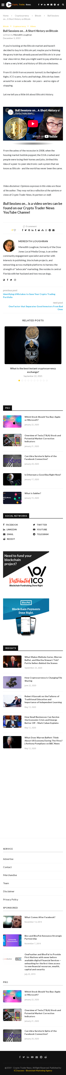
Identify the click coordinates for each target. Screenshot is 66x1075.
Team (6, 883)
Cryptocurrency (22, 15)
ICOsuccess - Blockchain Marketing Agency (33, 1070)
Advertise (8, 858)
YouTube (10, 212)
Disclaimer (8, 891)
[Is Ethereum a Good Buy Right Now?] (12, 479)
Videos (33, 26)
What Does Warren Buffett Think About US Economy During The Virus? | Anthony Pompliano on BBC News (43, 740)
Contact (7, 867)
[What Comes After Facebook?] (12, 922)
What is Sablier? (33, 493)
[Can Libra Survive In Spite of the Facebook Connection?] (12, 461)
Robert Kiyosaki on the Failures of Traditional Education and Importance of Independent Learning (43, 699)
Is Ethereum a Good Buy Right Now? (43, 474)
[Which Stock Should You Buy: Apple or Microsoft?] (12, 421)
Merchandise (10, 875)
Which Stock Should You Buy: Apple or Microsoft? (42, 418)
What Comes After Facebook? (40, 917)
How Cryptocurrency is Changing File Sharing (43, 679)
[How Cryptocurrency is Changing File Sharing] (12, 682)
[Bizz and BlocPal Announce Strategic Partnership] (12, 940)
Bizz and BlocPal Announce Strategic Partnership (43, 937)
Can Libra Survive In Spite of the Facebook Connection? (41, 457)
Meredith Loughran (23, 34)
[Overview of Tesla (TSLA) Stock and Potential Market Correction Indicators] (12, 440)
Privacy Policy (10, 899)
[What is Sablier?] (12, 498)
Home (5, 15)
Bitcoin (38, 15)
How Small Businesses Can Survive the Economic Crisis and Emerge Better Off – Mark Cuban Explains (42, 720)
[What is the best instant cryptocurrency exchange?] (33, 345)
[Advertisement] (33, 797)
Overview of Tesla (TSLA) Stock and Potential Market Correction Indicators (43, 438)
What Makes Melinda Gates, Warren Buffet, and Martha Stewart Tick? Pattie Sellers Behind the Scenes (43, 660)
